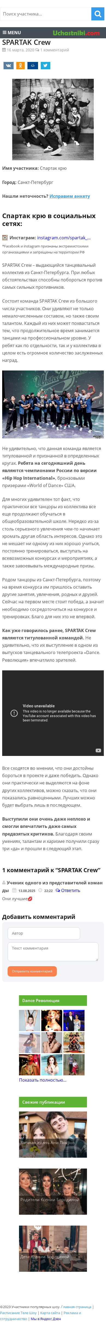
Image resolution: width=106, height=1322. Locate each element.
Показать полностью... (42, 1080)
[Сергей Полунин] (52, 1051)
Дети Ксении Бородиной (45, 1256)
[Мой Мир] (31, 65)
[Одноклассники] (19, 65)
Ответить (70, 890)
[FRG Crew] (74, 1051)
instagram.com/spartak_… (64, 238)
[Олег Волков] (29, 1074)
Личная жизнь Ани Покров (47, 1142)
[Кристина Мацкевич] (29, 1051)
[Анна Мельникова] (52, 1074)
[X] (45, 65)
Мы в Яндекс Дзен (46, 1318)
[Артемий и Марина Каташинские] (74, 1029)
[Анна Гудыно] (52, 1029)
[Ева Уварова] (29, 1029)
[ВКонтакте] (7, 65)
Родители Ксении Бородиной (49, 1199)
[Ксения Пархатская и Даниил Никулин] (74, 1074)
